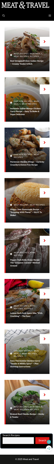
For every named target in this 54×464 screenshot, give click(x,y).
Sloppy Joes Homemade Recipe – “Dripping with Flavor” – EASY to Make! (26, 212)
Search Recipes (11, 435)
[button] (3, 15)
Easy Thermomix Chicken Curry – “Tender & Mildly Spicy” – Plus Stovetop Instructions (26, 363)
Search (42, 440)
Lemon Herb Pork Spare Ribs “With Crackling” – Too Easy (26, 314)
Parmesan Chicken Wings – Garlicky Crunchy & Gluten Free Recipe (27, 163)
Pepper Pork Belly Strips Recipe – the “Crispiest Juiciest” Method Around (26, 262)
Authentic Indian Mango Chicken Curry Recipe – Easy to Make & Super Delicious (25, 111)
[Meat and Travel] (25, 5)
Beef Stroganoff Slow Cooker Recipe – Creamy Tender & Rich (27, 62)
